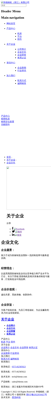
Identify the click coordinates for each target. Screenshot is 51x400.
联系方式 (21, 80)
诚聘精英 (21, 83)
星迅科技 (16, 397)
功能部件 (5, 124)
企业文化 (21, 52)
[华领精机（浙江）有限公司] (15, 2)
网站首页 (11, 23)
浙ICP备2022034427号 (36, 394)
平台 (19, 36)
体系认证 (21, 58)
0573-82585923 (19, 367)
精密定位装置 (7, 121)
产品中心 (11, 28)
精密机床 (5, 119)
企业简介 (5, 347)
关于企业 (11, 44)
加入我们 (11, 75)
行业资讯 (21, 70)
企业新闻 (21, 68)
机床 (19, 33)
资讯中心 (11, 63)
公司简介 (21, 49)
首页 (9, 157)
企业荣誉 (21, 55)
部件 (19, 39)
